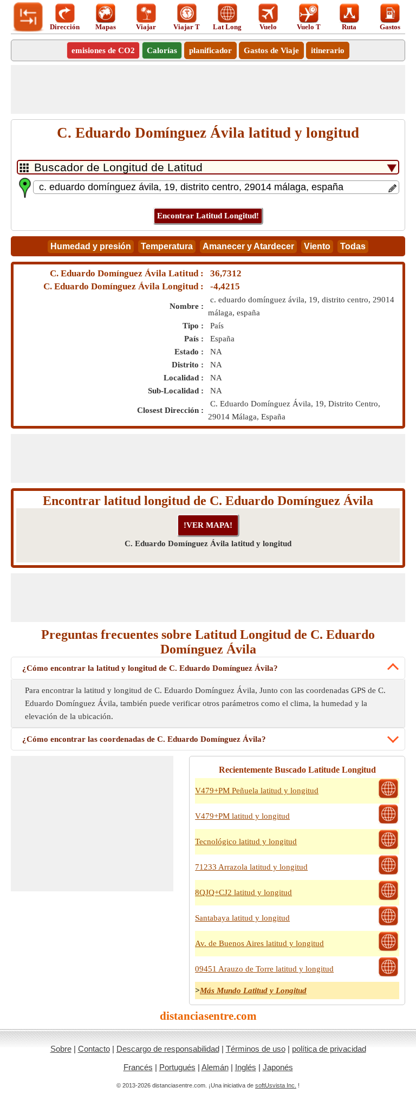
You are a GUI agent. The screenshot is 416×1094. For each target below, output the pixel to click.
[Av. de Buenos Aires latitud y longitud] (388, 950)
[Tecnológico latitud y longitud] (388, 848)
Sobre (61, 1048)
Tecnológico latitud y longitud (246, 841)
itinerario (327, 50)
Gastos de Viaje (271, 50)
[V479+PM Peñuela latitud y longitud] (388, 797)
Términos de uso (255, 1048)
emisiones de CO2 (103, 50)
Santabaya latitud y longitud (242, 918)
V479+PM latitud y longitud (242, 816)
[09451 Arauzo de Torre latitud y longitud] (388, 975)
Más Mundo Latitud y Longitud (253, 990)
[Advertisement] (208, 89)
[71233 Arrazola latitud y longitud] (388, 873)
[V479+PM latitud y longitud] (388, 822)
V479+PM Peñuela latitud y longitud (256, 790)
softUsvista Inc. (275, 1085)
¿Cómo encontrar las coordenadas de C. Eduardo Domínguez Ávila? (144, 739)
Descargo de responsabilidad (167, 1048)
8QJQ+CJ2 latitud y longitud (243, 892)
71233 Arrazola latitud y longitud (251, 867)
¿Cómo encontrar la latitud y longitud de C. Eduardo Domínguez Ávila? (150, 668)
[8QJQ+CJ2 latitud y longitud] (388, 899)
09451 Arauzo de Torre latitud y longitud (264, 968)
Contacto (94, 1048)
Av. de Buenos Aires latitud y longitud (259, 943)
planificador (210, 50)
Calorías (162, 50)
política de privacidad (329, 1048)
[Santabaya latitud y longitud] (388, 924)
